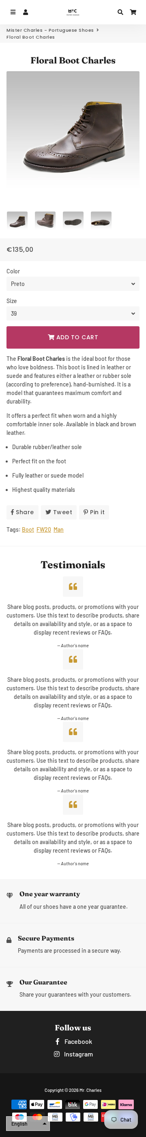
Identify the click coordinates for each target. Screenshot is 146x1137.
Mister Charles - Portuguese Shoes (50, 30)
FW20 (43, 529)
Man (59, 529)
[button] (28, 1123)
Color (13, 271)
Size (11, 300)
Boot (28, 529)
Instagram (78, 1054)
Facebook (77, 1041)
